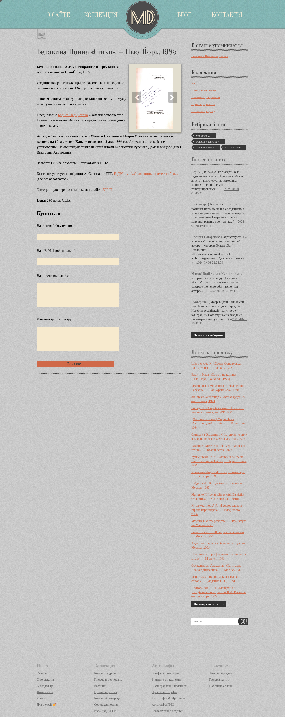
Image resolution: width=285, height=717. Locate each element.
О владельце (45, 686)
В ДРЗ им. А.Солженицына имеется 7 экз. (146, 173)
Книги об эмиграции (108, 698)
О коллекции (45, 679)
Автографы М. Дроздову (168, 698)
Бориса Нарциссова (73, 114)
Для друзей (45, 704)
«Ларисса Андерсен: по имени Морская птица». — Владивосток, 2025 (218, 447)
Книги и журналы (203, 90)
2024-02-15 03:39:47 (223, 291)
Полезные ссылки (221, 686)
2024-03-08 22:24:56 (209, 262)
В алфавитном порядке (167, 673)
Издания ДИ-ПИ (105, 711)
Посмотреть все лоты (209, 604)
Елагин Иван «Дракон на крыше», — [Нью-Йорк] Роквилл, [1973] (216, 376)
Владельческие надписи (167, 711)
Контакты (43, 698)
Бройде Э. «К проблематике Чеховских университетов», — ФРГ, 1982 (217, 410)
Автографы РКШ (163, 704)
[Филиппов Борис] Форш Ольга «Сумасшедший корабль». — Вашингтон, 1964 (219, 423)
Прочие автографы (164, 692)
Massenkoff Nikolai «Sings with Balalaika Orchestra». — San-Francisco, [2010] (217, 496)
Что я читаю (232, 147)
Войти (1, 1)
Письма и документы (205, 97)
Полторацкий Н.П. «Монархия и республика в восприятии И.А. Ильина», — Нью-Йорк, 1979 (218, 592)
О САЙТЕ (58, 15)
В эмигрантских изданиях (169, 686)
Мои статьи (203, 135)
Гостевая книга (209, 159)
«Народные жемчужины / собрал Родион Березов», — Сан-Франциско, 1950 (218, 387)
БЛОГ (184, 15)
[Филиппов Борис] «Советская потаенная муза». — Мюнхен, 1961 (219, 556)
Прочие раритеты (203, 104)
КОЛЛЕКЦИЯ (101, 15)
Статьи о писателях (207, 141)
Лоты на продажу (203, 111)
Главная (42, 673)
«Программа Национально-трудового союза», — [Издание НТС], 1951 (216, 578)
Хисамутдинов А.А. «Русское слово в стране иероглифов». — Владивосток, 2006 (216, 509)
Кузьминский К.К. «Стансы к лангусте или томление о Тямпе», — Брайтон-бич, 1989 (219, 461)
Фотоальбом (45, 692)
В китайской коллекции (167, 679)
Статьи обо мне (205, 147)
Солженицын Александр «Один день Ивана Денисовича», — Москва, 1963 (216, 567)
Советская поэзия (106, 704)
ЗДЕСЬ (107, 189)
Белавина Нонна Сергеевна (209, 56)
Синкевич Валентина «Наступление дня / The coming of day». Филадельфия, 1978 (219, 436)
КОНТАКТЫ (227, 15)
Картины (197, 83)
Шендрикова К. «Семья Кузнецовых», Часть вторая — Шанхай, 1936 (216, 365)
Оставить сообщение (208, 335)
